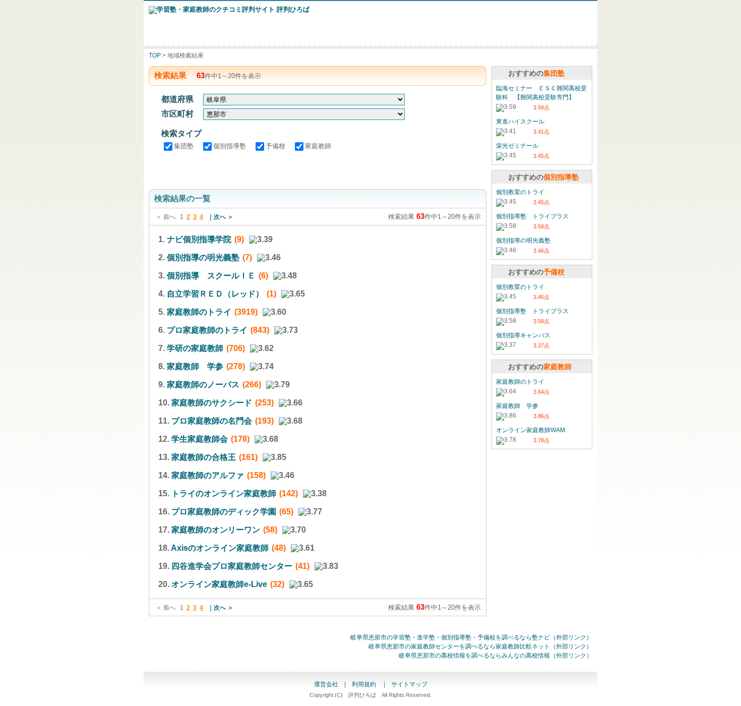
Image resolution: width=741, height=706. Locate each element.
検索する (318, 169)
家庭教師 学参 (195, 366)
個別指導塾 (230, 146)
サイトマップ (409, 684)
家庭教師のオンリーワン (215, 529)
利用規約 (365, 684)
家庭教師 (318, 146)
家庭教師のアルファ (207, 475)
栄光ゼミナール (517, 145)
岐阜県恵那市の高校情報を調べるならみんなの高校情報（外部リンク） (495, 655)
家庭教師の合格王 (203, 457)
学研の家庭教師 (195, 348)
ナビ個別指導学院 (199, 239)
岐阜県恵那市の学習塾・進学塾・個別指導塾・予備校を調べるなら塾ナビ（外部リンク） (471, 637)
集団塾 (185, 146)
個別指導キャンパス (523, 335)
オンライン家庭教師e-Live (219, 584)
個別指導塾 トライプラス (532, 216)
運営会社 (326, 684)
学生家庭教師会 (199, 439)
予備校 (276, 146)
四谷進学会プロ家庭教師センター (231, 566)
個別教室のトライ (520, 192)
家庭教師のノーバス (203, 384)
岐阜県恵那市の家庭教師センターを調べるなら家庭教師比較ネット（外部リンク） (480, 646)
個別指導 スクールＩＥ (211, 275)
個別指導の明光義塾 (203, 257)
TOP (155, 55)
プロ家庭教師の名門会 (211, 421)
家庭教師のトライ (199, 312)
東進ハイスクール (520, 121)
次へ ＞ (223, 216)
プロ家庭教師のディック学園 (223, 511)
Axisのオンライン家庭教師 (220, 548)
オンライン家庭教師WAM (530, 430)
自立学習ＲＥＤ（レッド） (215, 293)
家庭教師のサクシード (211, 402)
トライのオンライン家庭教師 (223, 493)
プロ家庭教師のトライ (207, 330)
